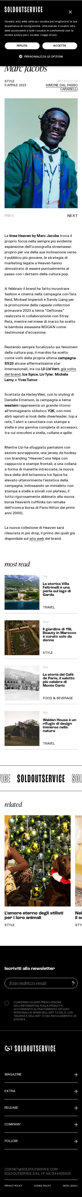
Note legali (70, 1185)
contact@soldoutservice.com (31, 1169)
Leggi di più (49, 35)
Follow (11, 1141)
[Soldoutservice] (8, 1048)
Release (11, 1108)
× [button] (70, 12)
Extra (10, 1091)
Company (13, 1124)
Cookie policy (42, 1185)
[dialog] (41, 33)
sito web (36, 539)
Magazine (13, 1074)
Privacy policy (13, 1185)
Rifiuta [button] (22, 45)
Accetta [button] (59, 45)
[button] (59, 216)
